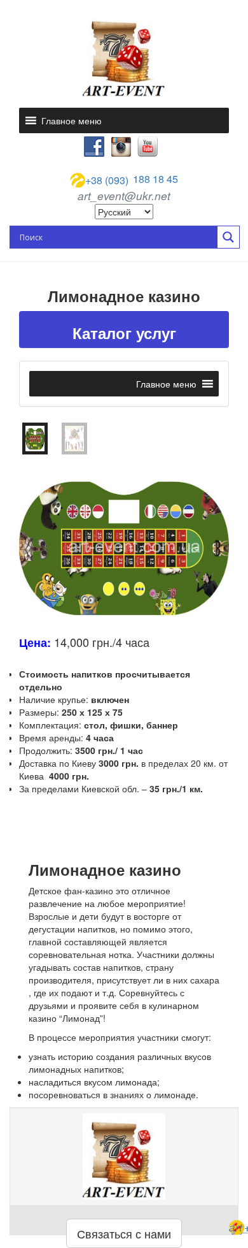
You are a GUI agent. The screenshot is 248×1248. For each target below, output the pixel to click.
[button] (71, 120)
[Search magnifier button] (228, 237)
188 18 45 (131, 179)
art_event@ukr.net (124, 195)
